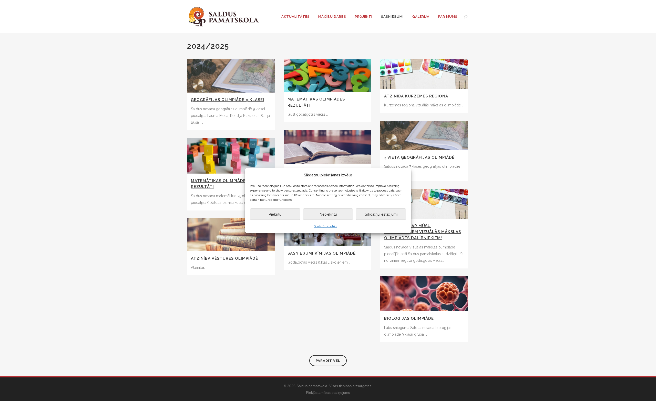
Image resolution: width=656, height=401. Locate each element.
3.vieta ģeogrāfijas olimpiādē (419, 157)
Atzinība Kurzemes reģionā (416, 96)
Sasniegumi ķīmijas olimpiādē (322, 253)
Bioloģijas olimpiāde (409, 318)
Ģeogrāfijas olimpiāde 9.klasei (227, 99)
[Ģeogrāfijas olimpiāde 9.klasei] (231, 76)
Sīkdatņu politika (325, 226)
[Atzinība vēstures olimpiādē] (231, 234)
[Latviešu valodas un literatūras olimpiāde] (327, 147)
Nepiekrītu (328, 214)
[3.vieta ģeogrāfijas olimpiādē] (424, 135)
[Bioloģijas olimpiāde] (424, 293)
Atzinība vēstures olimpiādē (224, 258)
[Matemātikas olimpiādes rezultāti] (327, 75)
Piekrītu (275, 214)
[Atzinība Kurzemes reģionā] (424, 74)
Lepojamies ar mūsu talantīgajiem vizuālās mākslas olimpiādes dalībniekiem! (422, 232)
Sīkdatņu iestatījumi (381, 214)
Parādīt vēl (328, 361)
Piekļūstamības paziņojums (328, 392)
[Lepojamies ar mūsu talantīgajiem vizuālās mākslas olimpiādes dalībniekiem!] (424, 204)
